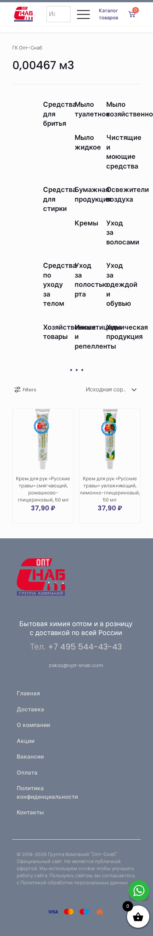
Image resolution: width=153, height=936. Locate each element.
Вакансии (30, 756)
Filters (29, 389)
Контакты (30, 812)
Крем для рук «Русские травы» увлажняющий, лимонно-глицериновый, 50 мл (110, 489)
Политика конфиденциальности (44, 792)
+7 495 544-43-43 (85, 647)
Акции (26, 741)
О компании (33, 725)
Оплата (27, 772)
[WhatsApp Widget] (138, 890)
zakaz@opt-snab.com (76, 665)
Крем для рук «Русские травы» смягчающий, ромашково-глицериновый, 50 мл (43, 489)
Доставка (30, 709)
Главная (28, 693)
